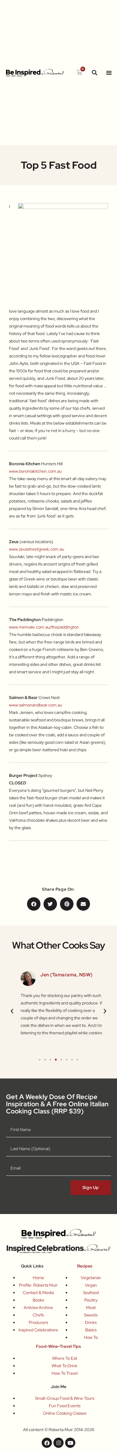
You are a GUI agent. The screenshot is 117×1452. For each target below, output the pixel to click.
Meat (91, 1307)
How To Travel (65, 1373)
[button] (95, 73)
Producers (38, 1322)
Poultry (91, 1300)
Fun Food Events (64, 1405)
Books (38, 1300)
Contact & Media (38, 1292)
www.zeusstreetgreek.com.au (36, 549)
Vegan (91, 1285)
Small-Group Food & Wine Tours (64, 1398)
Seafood (91, 1292)
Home (38, 1277)
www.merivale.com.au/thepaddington (44, 627)
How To (91, 1337)
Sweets (91, 1315)
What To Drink (64, 1365)
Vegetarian (91, 1277)
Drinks (91, 1322)
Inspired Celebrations (38, 1330)
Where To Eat (64, 1358)
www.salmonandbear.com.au (35, 705)
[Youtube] (70, 1443)
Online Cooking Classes (64, 1413)
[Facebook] (47, 1443)
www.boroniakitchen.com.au (35, 471)
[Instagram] (58, 1443)
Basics (91, 1330)
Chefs (38, 1315)
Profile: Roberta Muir (38, 1285)
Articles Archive (38, 1307)
